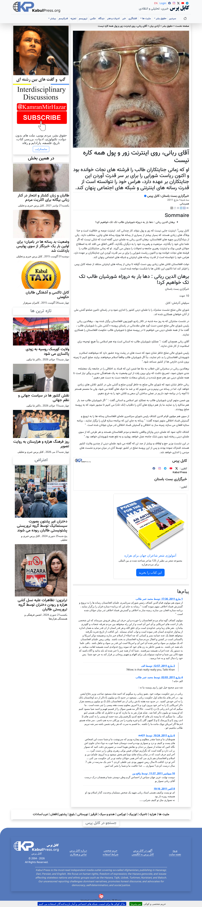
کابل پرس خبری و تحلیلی (31, 205)
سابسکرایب (41, 149)
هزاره (153, 814)
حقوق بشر (167, 26)
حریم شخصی (110, 850)
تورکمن (121, 814)
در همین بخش (41, 158)
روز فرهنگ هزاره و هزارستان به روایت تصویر (41, 444)
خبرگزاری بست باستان (175, 196)
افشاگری (132, 19)
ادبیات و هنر (113, 19)
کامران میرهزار (31, 302)
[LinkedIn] (181, 208)
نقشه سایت (175, 854)
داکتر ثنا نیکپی (33, 359)
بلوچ (72, 814)
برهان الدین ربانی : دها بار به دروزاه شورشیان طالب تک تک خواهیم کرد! (135, 222)
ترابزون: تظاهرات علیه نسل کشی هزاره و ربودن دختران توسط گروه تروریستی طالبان (42, 604)
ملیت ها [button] (146, 19)
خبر (124, 19)
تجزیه (73, 19)
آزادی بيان (155, 26)
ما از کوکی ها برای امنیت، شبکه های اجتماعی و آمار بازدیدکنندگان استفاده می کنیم (82, 904)
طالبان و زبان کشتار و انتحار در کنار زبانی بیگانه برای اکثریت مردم (43, 198)
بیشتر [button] (53, 19)
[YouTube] (171, 469)
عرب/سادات (40, 814)
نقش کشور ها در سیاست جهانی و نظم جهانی (43, 398)
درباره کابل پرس (78, 850)
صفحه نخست (182, 26)
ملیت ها (164, 814)
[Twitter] (176, 469)
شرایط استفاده (110, 854)
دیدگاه (101, 19)
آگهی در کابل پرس (142, 850)
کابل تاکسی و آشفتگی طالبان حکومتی (47, 295)
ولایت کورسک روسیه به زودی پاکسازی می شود (47, 351)
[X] (171, 208)
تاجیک (143, 814)
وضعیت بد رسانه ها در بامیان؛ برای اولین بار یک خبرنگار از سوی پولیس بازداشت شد (42, 246)
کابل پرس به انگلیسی (143, 854)
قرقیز (93, 814)
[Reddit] (175, 208)
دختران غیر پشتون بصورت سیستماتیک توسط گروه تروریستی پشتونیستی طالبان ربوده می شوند (42, 526)
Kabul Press (180, 473)
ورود (174, 850)
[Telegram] (165, 469)
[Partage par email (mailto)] (187, 208)
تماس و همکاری (78, 854)
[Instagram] (159, 469)
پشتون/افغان (58, 814)
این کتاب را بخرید (150, 572)
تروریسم (83, 19)
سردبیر (172, 19)
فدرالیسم (63, 19)
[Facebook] (184, 208)
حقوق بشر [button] (160, 19)
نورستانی (82, 814)
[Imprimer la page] (178, 208)
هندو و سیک (107, 814)
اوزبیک (132, 814)
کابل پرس (152, 196)
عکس (93, 19)
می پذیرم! (136, 904)
